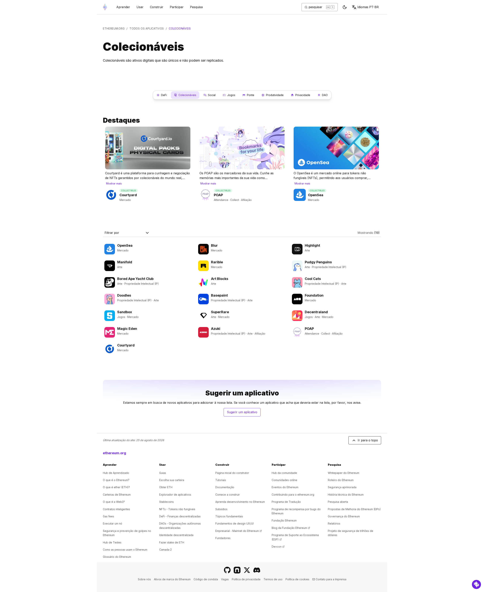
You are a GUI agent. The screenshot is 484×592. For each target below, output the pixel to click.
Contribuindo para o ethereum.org (293, 494)
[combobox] (127, 233)
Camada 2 (165, 549)
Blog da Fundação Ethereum (291, 527)
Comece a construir (227, 494)
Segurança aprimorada (342, 487)
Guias (162, 472)
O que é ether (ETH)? (116, 487)
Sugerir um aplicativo (244, 413)
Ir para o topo (368, 440)
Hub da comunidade (284, 472)
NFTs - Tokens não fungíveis (177, 509)
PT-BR (368, 7)
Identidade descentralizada (176, 535)
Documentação (224, 487)
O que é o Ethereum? (116, 480)
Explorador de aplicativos (175, 494)
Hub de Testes (112, 542)
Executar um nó (112, 523)
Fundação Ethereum (284, 520)
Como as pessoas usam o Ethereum (125, 549)
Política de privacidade (246, 579)
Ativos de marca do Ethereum (172, 579)
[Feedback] (476, 584)
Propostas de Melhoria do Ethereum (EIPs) (354, 509)
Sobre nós (144, 579)
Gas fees (108, 516)
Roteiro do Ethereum (341, 480)
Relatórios (334, 523)
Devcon (278, 546)
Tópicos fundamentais (229, 516)
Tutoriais (220, 480)
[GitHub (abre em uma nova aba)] (227, 570)
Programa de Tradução (286, 501)
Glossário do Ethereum (117, 556)
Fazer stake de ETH (171, 542)
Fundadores (222, 538)
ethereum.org (114, 453)
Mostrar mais (114, 183)
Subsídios (221, 509)
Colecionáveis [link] (180, 28)
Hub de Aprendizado (116, 472)
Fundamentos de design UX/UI (234, 523)
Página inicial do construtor (232, 472)
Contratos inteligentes (116, 509)
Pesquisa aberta (338, 501)
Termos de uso (273, 579)
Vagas (225, 579)
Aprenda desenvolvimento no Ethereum (240, 501)
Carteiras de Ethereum (117, 494)
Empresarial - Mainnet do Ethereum (238, 530)
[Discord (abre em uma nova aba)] (256, 570)
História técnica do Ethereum (346, 494)
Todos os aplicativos (147, 28)
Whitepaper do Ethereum (343, 472)
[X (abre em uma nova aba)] (247, 570)
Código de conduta (206, 579)
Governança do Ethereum (344, 516)
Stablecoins (166, 501)
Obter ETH (165, 487)
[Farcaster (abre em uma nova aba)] (237, 570)
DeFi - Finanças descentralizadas (180, 516)
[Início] (105, 7)
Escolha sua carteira (171, 480)
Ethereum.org (114, 28)
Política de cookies (297, 579)
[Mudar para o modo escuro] (344, 7)
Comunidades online (284, 480)
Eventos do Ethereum (285, 487)
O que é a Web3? (114, 501)
